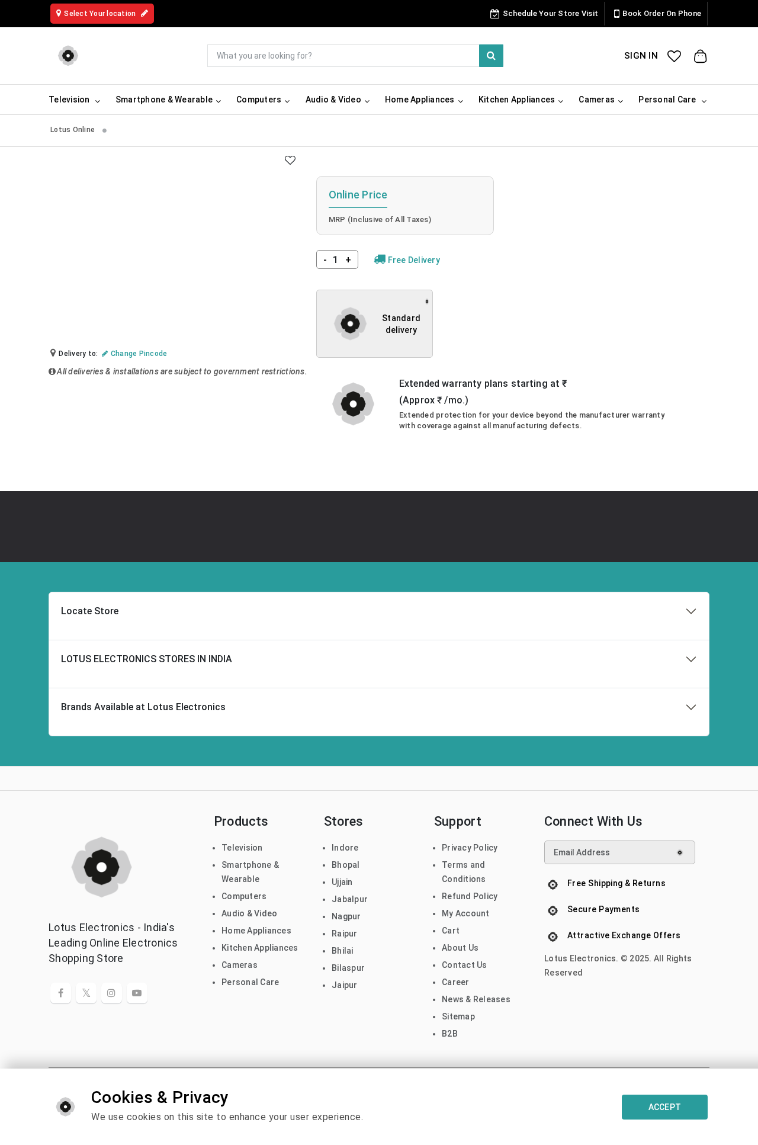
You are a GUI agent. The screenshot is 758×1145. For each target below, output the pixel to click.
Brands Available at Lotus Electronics (143, 707)
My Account (466, 913)
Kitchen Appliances (259, 947)
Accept (665, 1107)
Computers (243, 896)
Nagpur (346, 916)
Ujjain (342, 882)
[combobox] (355, 55)
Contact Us (464, 965)
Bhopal (346, 865)
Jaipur (345, 985)
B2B (450, 1033)
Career (456, 982)
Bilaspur (348, 968)
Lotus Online (73, 130)
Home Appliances (256, 930)
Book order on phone (661, 13)
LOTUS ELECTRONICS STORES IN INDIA (146, 659)
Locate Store (89, 611)
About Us (460, 947)
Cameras (239, 965)
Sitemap (458, 1016)
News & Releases (476, 999)
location (100, 13)
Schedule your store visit (550, 13)
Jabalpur (350, 899)
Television (242, 847)
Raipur (345, 933)
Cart (451, 930)
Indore (345, 847)
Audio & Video (249, 913)
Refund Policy (469, 896)
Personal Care (250, 982)
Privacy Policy (470, 847)
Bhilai (343, 950)
